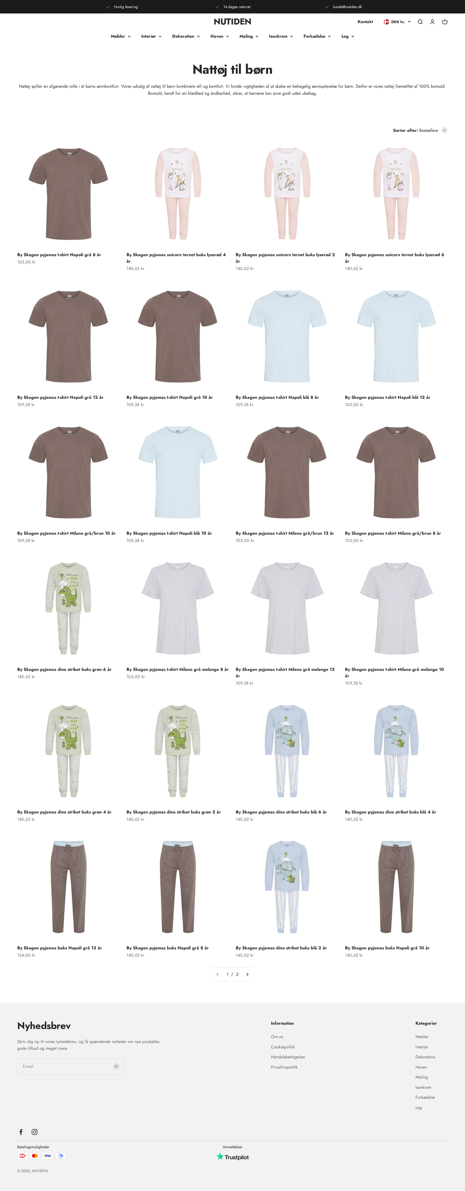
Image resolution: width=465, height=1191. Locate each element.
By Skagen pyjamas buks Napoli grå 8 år (167, 948)
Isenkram (278, 36)
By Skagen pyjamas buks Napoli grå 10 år (387, 948)
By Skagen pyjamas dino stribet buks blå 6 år (281, 812)
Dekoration (183, 36)
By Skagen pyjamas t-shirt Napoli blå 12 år (388, 397)
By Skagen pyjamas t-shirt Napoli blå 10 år (169, 533)
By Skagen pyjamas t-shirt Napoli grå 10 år (169, 397)
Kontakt (365, 22)
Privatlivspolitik (284, 1067)
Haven (216, 36)
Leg (345, 36)
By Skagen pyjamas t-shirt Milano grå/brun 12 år (285, 533)
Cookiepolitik (283, 1047)
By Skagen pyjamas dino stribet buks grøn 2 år (173, 812)
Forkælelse (314, 36)
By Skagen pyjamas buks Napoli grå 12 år (59, 948)
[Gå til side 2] (247, 974)
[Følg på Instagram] (34, 1132)
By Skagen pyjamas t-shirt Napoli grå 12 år (60, 397)
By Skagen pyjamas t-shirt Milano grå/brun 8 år (393, 533)
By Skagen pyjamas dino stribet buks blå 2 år (281, 948)
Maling (246, 36)
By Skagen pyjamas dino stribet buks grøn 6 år (64, 669)
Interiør (148, 36)
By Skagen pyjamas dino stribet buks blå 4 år (390, 812)
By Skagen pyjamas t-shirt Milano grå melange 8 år (177, 669)
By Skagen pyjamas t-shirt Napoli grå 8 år (59, 255)
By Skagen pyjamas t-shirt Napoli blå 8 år (277, 397)
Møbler (118, 36)
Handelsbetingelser (288, 1057)
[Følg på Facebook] (20, 1132)
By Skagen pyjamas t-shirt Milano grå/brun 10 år (66, 533)
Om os (277, 1037)
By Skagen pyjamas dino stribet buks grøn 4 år (64, 812)
